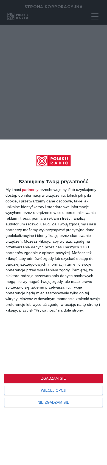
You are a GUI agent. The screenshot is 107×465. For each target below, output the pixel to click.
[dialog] (53, 302)
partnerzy (30, 189)
